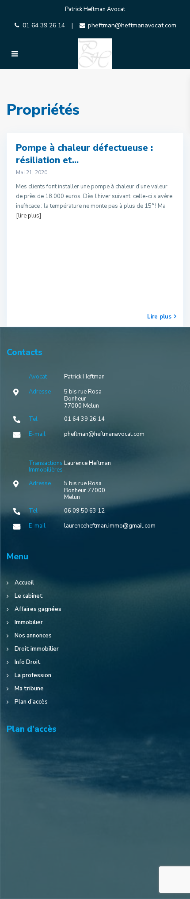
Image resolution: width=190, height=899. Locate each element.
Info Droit (28, 662)
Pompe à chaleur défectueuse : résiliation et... (84, 154)
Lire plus (159, 316)
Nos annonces (33, 636)
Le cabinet (29, 596)
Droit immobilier (37, 649)
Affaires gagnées (38, 609)
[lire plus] (28, 216)
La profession (33, 675)
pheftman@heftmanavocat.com (132, 25)
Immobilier (29, 622)
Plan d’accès (31, 702)
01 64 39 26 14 (44, 25)
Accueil (24, 583)
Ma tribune (29, 689)
